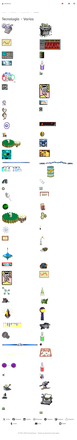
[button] (74, 3)
